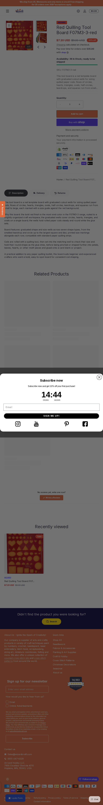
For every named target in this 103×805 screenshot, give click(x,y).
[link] (17, 423)
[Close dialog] (99, 377)
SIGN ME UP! (51, 416)
